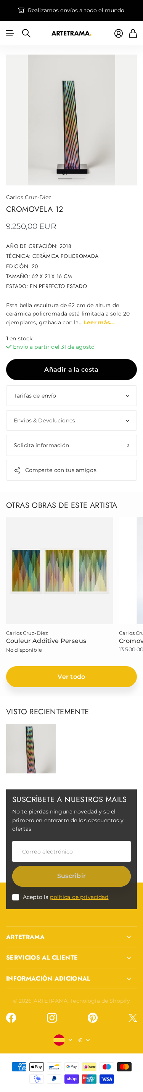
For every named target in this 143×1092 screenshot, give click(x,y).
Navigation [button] (10, 33)
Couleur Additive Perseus (46, 640)
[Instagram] (52, 1018)
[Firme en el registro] (118, 33)
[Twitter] (133, 1018)
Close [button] (71, 937)
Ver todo (71, 676)
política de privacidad (79, 897)
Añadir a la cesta (71, 369)
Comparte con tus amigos (60, 470)
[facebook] (11, 1018)
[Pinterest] (93, 1018)
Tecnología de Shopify (100, 1000)
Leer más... (99, 322)
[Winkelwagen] (133, 33)
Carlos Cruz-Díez (28, 197)
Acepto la (66, 897)
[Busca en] (26, 33)
